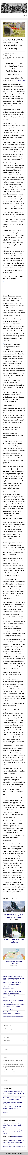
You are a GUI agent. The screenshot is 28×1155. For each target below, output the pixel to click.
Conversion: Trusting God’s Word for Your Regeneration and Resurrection (14, 941)
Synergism (7, 58)
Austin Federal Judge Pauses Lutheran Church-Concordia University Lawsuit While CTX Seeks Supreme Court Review (13, 978)
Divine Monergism (18, 57)
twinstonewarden (10, 53)
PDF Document (20, 80)
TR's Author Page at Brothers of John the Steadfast (13, 1067)
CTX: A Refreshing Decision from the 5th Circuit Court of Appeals (12, 1125)
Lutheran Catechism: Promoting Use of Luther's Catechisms (13, 1061)
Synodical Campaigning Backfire (11, 1009)
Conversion (8, 57)
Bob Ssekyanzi (6, 1124)
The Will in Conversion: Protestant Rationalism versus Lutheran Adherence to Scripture (14, 915)
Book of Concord (8, 1070)
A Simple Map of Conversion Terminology (14, 962)
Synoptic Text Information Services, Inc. (14, 1064)
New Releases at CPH (9, 1072)
